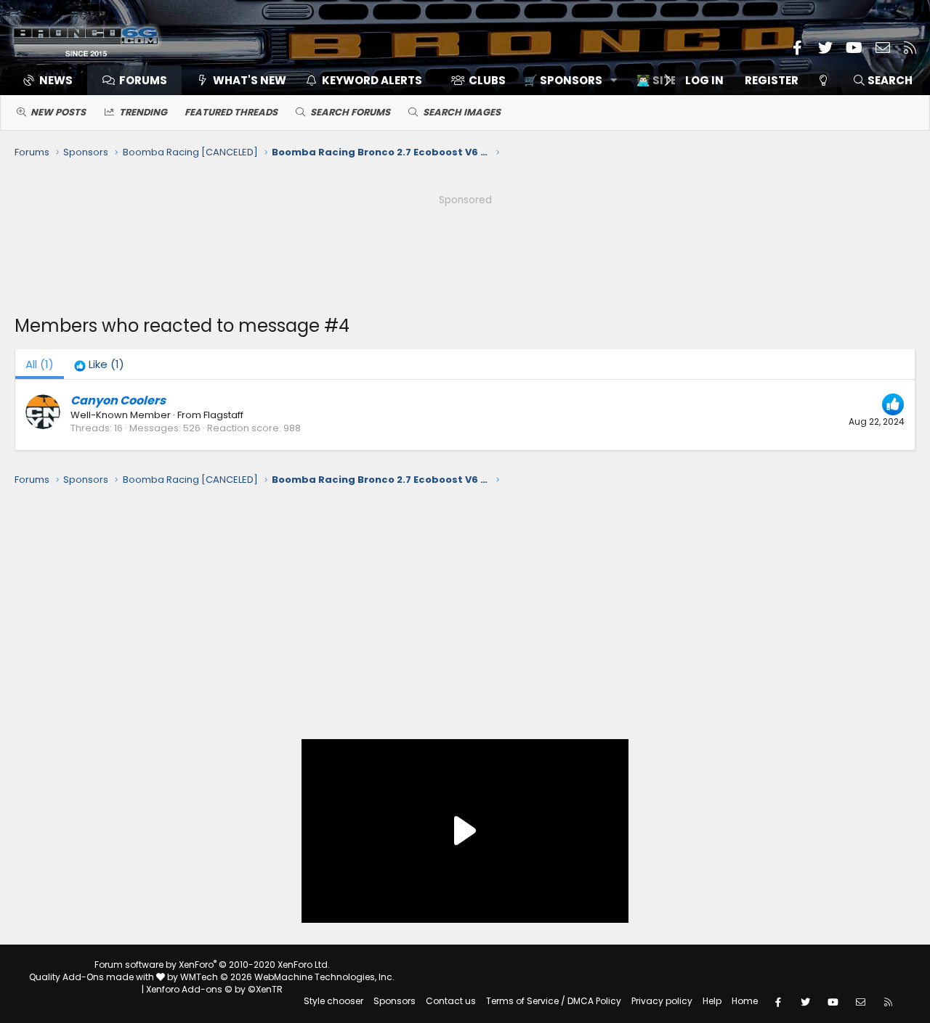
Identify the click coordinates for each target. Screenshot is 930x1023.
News (56, 80)
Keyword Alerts (372, 80)
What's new (249, 80)
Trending (143, 112)
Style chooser (333, 1001)
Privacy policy (661, 1001)
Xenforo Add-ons (214, 989)
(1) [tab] (39, 364)
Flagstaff (223, 415)
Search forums (350, 112)
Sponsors (394, 1001)
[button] (565, 80)
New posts (58, 112)
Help (712, 1001)
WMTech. (287, 977)
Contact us (451, 1001)
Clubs (487, 80)
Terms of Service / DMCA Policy (553, 1001)
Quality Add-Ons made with (92, 977)
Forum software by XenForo (212, 964)
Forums (143, 80)
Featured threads (231, 112)
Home (745, 1001)
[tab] (99, 364)
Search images (462, 112)
